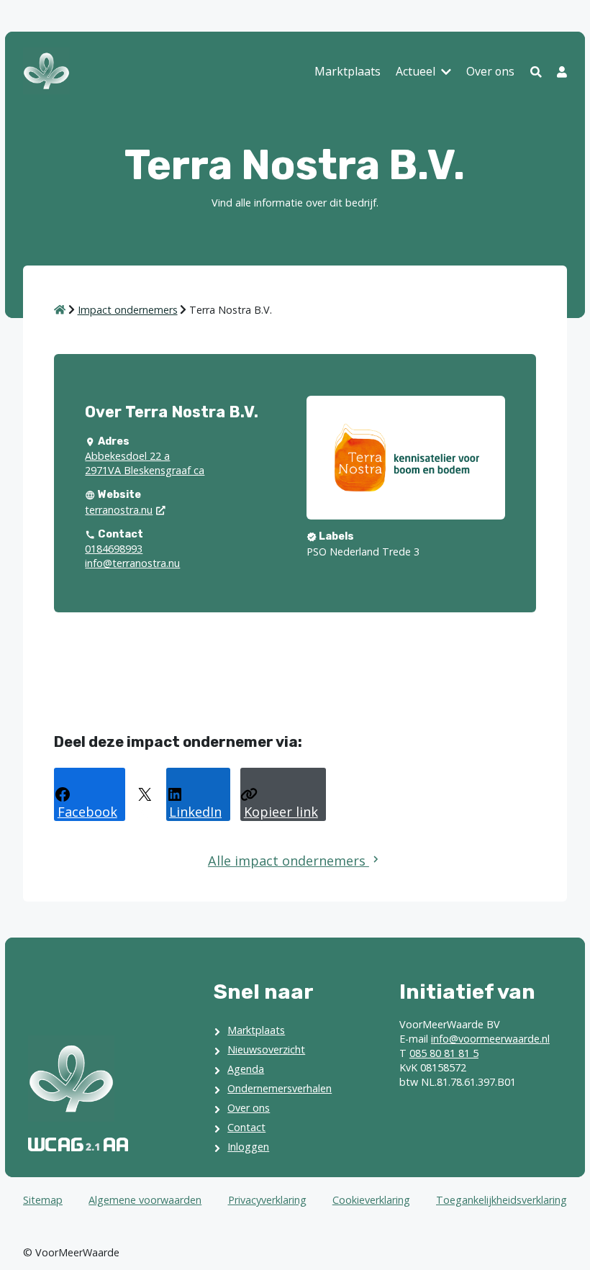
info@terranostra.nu (132, 563)
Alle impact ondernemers (288, 860)
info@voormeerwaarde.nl (490, 1039)
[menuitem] (347, 72)
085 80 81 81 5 (443, 1053)
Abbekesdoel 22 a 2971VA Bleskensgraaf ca (144, 463)
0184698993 (113, 548)
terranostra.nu (119, 510)
